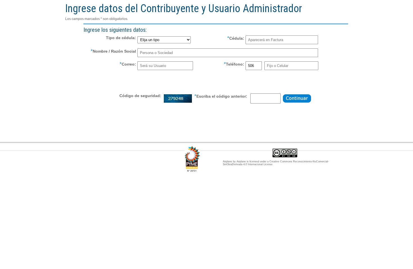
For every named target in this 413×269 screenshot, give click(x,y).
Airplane (241, 161)
